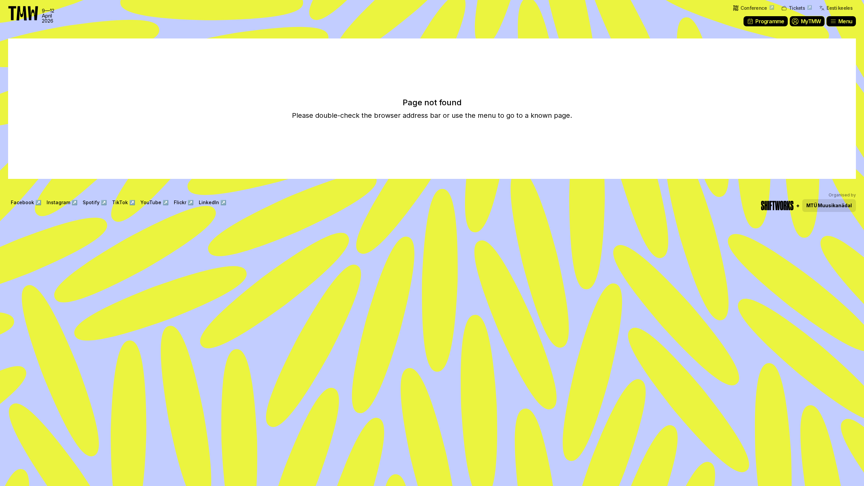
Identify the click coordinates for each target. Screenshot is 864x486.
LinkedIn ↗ (212, 202)
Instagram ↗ (62, 202)
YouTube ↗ (154, 202)
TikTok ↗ (123, 202)
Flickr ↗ (183, 202)
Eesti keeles (840, 8)
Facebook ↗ (26, 202)
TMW (20, 8)
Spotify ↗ (95, 202)
